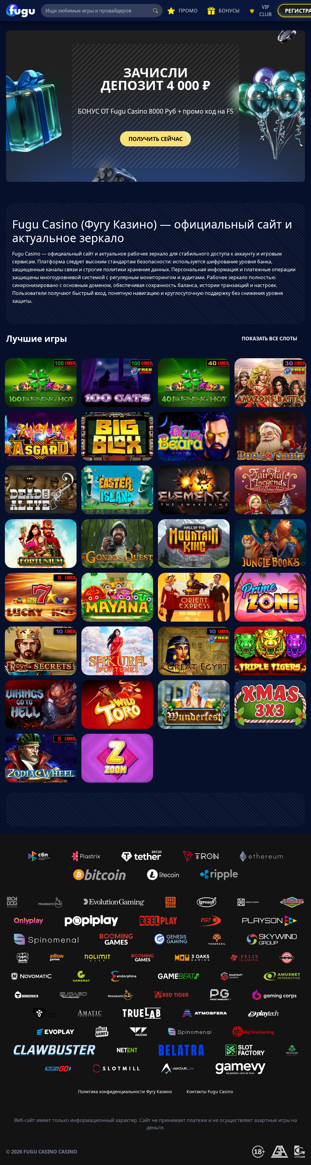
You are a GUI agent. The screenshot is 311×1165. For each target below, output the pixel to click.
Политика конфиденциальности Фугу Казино (125, 1091)
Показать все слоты (269, 338)
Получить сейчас (155, 138)
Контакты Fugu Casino (209, 1091)
